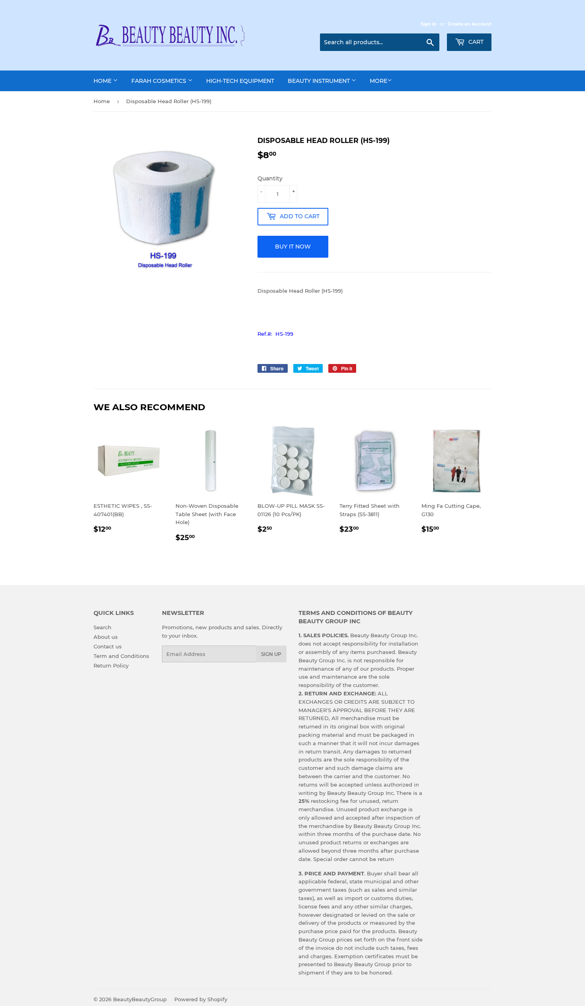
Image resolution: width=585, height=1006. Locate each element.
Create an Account (469, 24)
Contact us (108, 646)
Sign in (429, 24)
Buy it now (293, 246)
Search (102, 627)
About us (106, 637)
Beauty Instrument (319, 80)
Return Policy (111, 665)
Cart (475, 41)
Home (103, 80)
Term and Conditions (121, 656)
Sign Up (271, 654)
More (378, 80)
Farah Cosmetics (159, 80)
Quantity (270, 178)
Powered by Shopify (200, 999)
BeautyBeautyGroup (140, 999)
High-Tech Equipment (240, 80)
